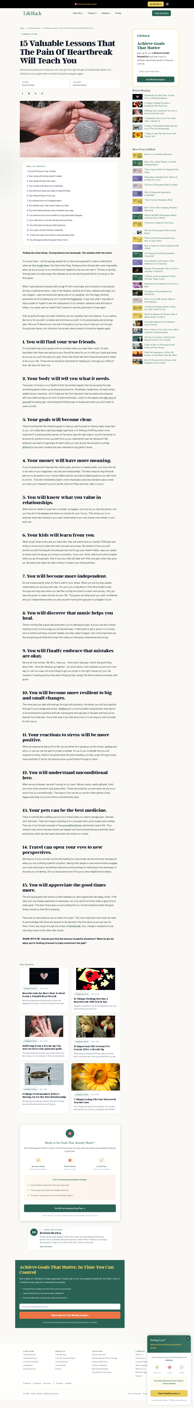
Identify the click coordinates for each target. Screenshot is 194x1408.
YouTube (59, 1383)
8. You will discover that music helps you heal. (48, 205)
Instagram (37, 1383)
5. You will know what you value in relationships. (49, 190)
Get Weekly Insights (155, 79)
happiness (76, 298)
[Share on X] (35, 93)
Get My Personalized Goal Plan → (70, 1208)
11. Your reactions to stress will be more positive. (50, 220)
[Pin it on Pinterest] (29, 93)
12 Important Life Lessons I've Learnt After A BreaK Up (92, 1048)
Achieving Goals (29, 1369)
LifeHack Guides (29, 1354)
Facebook (27, 1383)
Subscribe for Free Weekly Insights (70, 1315)
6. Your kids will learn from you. (41, 195)
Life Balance (28, 1365)
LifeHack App (60, 1354)
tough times (43, 265)
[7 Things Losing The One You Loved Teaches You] (95, 1077)
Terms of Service (134, 1393)
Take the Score (161, 13)
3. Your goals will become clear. (41, 181)
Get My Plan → (156, 4)
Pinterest (47, 1383)
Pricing (118, 13)
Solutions (105, 13)
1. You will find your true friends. (41, 171)
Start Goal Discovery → (169, 1393)
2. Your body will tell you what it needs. (45, 176)
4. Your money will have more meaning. (45, 185)
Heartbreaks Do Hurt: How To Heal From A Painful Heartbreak (43, 995)
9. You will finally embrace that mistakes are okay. (50, 210)
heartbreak (74, 926)
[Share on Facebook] (22, 93)
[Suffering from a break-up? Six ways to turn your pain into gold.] (44, 1026)
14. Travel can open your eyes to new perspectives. (51, 235)
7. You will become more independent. (44, 200)
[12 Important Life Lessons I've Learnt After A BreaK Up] (95, 1026)
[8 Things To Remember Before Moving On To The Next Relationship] (44, 1074)
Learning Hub (60, 1365)
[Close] (167, 4)
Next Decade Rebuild (100, 1369)
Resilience (64, 708)
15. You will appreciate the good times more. (47, 239)
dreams (45, 513)
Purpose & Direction (100, 1361)
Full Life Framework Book (65, 1358)
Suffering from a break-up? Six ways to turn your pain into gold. (42, 1047)
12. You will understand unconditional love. (46, 225)
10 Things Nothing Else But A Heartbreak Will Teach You (91, 1000)
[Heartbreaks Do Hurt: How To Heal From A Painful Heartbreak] (44, 976)
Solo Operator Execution (102, 1372)
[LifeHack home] (32, 13)
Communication (33, 28)
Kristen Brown (28, 85)
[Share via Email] (42, 93)
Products (92, 13)
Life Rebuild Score (30, 1358)
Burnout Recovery (99, 1354)
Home (22, 28)
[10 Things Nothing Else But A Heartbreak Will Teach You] (95, 979)
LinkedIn (68, 1383)
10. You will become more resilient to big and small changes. (55, 215)
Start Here (77, 13)
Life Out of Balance (99, 1365)
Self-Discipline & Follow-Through (104, 1358)
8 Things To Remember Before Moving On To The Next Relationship (44, 1095)
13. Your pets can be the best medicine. (45, 230)
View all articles (46, 1247)
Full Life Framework (30, 1361)
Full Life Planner (61, 1361)
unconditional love (71, 825)
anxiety (109, 746)
